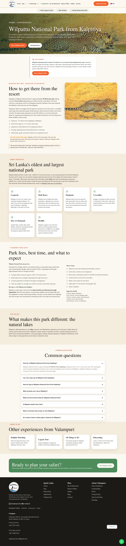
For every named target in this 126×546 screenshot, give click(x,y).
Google (38, 508)
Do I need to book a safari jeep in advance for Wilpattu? (42, 417)
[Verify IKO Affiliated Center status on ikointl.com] (112, 527)
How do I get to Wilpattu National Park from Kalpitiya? (42, 384)
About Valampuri (97, 486)
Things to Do (48, 497)
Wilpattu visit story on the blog (52, 183)
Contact (78, 3)
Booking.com (31, 508)
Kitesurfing (33, 3)
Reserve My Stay (101, 3)
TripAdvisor (24, 508)
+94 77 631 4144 (14, 525)
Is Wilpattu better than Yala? (33, 404)
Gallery (73, 3)
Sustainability (96, 489)
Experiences (45, 3)
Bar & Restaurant (55, 3)
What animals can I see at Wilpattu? (35, 391)
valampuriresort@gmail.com (18, 539)
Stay (23, 3)
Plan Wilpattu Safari (106, 465)
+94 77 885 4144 (14, 533)
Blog (69, 494)
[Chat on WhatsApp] (121, 541)
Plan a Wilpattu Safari (18, 45)
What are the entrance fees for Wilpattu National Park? (42, 398)
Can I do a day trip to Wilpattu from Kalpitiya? (38, 378)
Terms (94, 491)
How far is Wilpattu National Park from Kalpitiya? (40, 363)
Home (19, 3)
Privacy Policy (96, 494)
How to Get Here (97, 497)
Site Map (94, 500)
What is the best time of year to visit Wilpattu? (39, 411)
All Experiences (35, 45)
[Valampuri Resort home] (12, 3)
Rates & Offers (65, 3)
